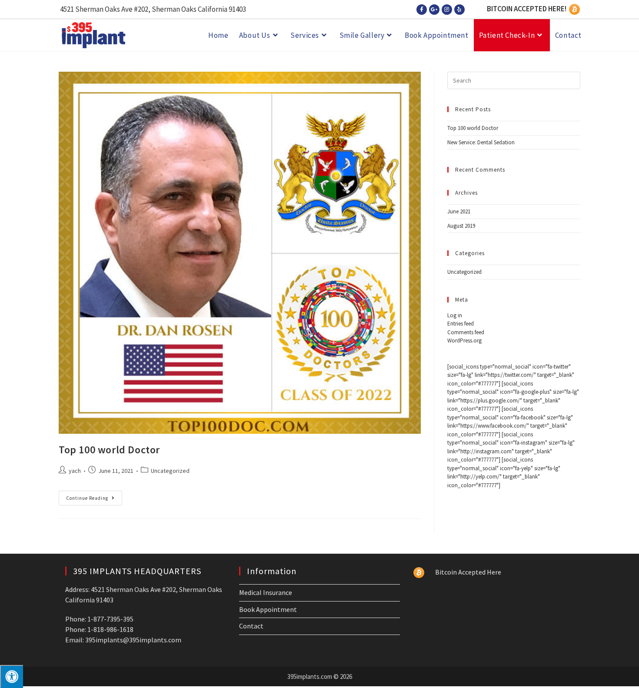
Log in (454, 315)
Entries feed (460, 323)
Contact (251, 626)
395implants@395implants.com (133, 639)
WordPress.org (464, 340)
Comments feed (465, 332)
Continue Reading (94, 496)
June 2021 (458, 211)
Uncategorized (170, 471)
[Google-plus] (434, 9)
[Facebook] (421, 9)
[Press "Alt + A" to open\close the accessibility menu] (11, 676)
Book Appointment (268, 609)
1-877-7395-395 (110, 619)
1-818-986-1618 (110, 629)
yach (75, 471)
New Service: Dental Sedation (481, 142)
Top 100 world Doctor (109, 449)
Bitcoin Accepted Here (469, 572)
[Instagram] (447, 9)
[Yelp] (459, 9)
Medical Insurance (265, 592)
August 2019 (461, 225)
